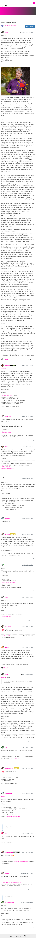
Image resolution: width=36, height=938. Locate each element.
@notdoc (4, 677)
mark (6, 32)
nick (6, 833)
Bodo (6, 597)
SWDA (6, 446)
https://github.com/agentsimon (13, 816)
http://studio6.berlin (6, 616)
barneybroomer (9, 768)
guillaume (7, 518)
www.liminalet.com (6, 432)
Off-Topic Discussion (10, 25)
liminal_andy (8, 416)
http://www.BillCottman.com (8, 636)
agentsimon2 (8, 793)
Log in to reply (30, 26)
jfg (5, 478)
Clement (7, 873)
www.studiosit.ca (5, 552)
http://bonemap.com (6, 395)
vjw (6, 747)
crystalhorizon (9, 852)
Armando (7, 534)
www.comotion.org (14, 758)
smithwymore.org (5, 466)
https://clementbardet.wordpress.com (11, 882)
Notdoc (7, 647)
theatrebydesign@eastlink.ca (9, 582)
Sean (6, 565)
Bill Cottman (8, 626)
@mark (3, 369)
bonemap (7, 365)
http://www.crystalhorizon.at (20, 861)
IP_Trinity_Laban (9, 902)
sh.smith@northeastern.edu (8, 468)
